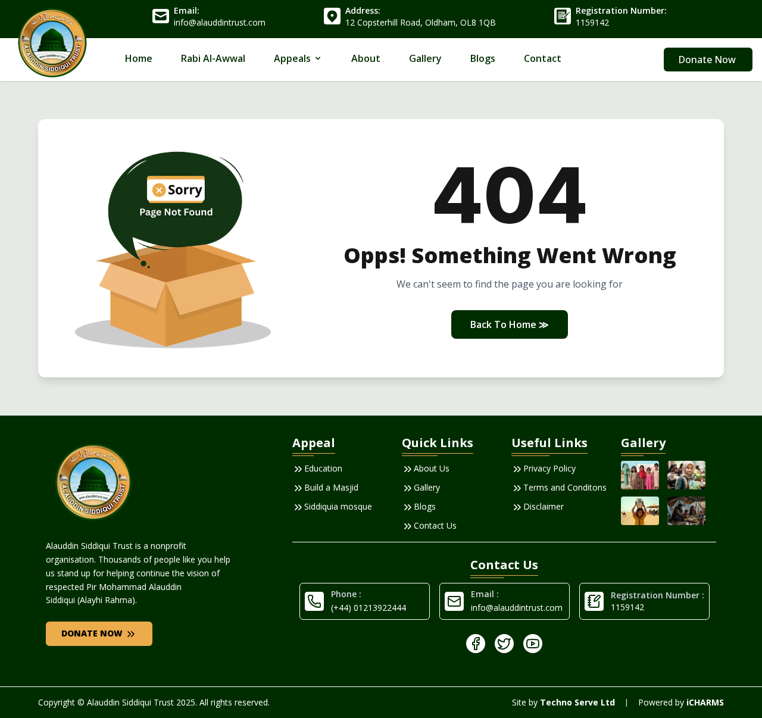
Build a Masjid (331, 487)
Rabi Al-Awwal (213, 58)
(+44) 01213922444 (368, 607)
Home (138, 58)
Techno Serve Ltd (577, 702)
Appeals (292, 58)
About (365, 58)
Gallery (425, 58)
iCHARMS (705, 702)
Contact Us (435, 525)
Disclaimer (543, 506)
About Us (431, 468)
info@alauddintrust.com (517, 607)
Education (323, 468)
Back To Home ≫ (509, 324)
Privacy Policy (549, 468)
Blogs (482, 58)
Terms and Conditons (565, 487)
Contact (542, 58)
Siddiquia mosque (338, 506)
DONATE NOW (93, 633)
